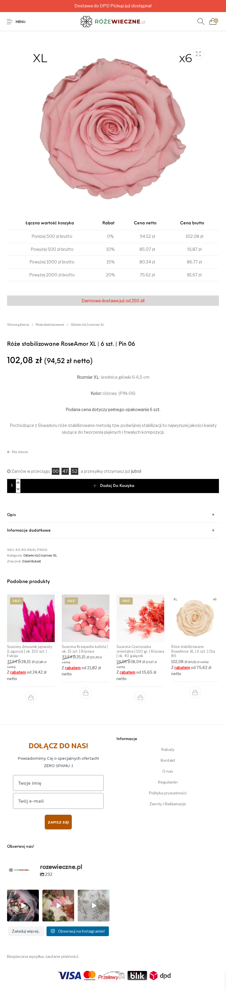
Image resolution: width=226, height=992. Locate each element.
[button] (31, 697)
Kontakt (168, 760)
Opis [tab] (11, 515)
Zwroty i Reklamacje (167, 803)
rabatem (18, 672)
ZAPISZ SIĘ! (58, 822)
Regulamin (168, 782)
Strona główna (18, 325)
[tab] (113, 515)
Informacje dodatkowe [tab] (29, 530)
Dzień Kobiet (31, 561)
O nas (167, 771)
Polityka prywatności (168, 793)
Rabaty (168, 749)
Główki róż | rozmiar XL (87, 325)
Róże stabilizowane (50, 325)
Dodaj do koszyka (117, 486)
